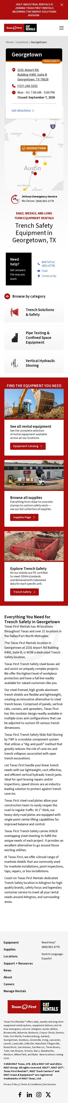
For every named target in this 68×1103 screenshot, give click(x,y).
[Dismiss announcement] (61, 5)
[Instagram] (38, 1094)
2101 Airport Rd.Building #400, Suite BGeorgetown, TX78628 (32, 75)
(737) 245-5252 (27, 86)
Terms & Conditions (31, 1084)
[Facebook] (19, 1094)
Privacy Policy (11, 1084)
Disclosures (49, 1084)
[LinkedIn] (29, 1094)
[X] (48, 1094)
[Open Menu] (61, 28)
